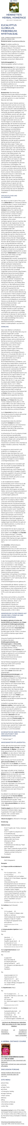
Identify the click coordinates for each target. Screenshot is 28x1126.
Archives (4, 1089)
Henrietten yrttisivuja (8, 1102)
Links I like (5, 1106)
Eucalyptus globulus (18, 41)
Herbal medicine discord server (10, 1072)
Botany (4, 1098)
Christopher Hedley (8, 1091)
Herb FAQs (5, 1083)
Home (2, 37)
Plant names (6, 1095)
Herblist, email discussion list (10, 1074)
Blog (3, 1100)
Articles (4, 1085)
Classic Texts (5, 1087)
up (14, 1030)
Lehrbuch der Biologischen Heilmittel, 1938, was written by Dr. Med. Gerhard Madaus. (14, 1024)
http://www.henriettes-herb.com (11, 1122)
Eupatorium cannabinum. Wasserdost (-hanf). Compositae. (21, 1033)
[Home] (14, 7)
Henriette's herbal (6, 1110)
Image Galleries (6, 1093)
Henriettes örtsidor (8, 1104)
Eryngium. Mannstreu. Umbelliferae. (5, 1031)
